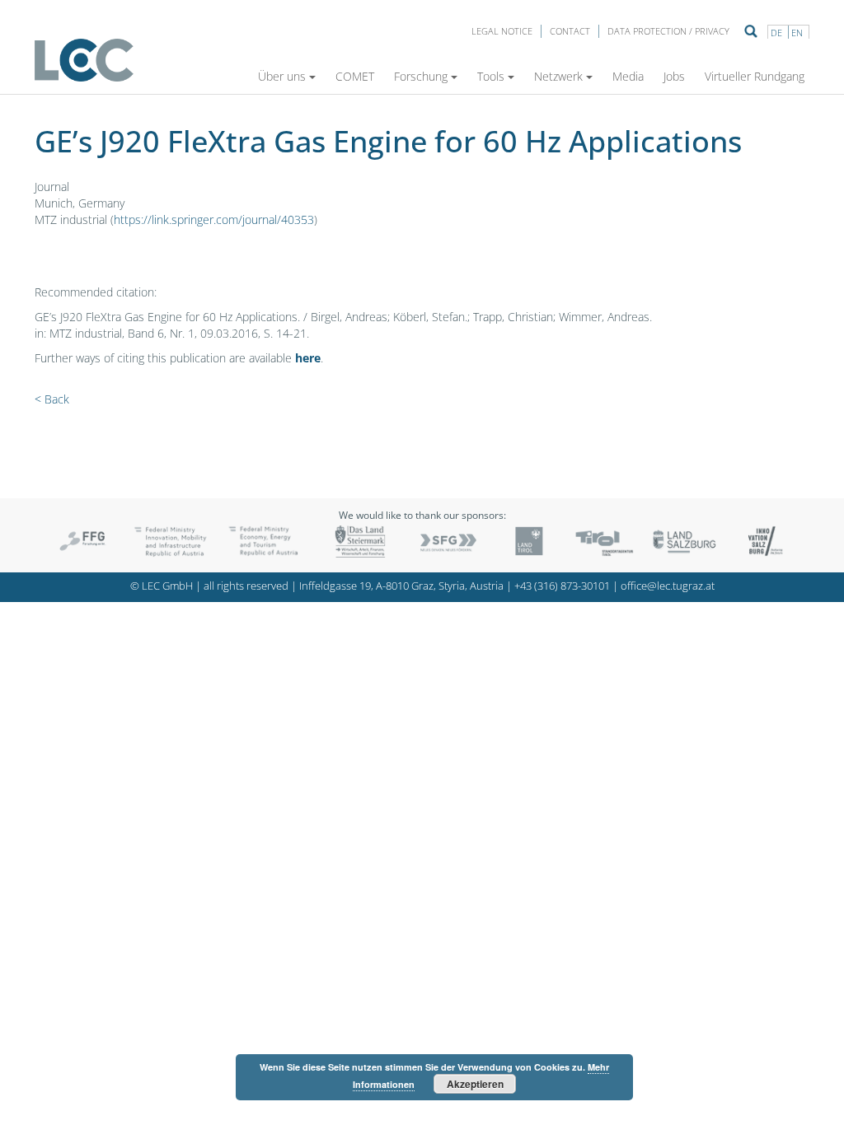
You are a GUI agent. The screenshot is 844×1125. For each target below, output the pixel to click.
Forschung (421, 76)
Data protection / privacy (668, 31)
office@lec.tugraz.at (668, 586)
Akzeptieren (475, 1083)
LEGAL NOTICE (501, 31)
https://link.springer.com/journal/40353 (214, 219)
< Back (52, 399)
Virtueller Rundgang (754, 76)
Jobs (674, 76)
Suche (750, 31)
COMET (354, 76)
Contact (570, 31)
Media (628, 76)
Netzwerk (558, 76)
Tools (490, 76)
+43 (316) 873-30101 (562, 586)
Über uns (282, 76)
